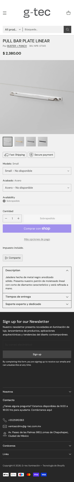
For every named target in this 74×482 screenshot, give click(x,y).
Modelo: (11, 163)
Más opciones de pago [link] (37, 239)
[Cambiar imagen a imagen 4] (42, 141)
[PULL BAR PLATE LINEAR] (37, 97)
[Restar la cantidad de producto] (6, 218)
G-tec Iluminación (31, 465)
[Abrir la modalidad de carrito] (68, 13)
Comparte (14, 257)
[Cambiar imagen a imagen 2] (19, 141)
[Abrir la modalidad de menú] (4, 13)
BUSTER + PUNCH (17, 45)
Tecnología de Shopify (54, 465)
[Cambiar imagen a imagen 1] (7, 141)
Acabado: (12, 180)
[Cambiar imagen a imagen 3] (31, 141)
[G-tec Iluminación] (37, 13)
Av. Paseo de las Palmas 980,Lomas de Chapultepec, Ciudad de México (38, 434)
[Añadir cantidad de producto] (18, 218)
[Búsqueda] (67, 29)
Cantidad (8, 211)
